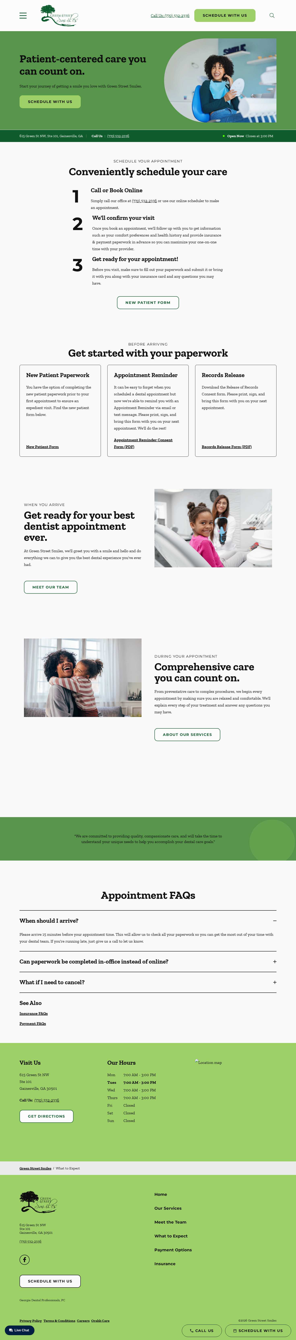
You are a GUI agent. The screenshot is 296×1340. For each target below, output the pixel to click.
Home (160, 1194)
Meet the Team (170, 1222)
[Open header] (24, 15)
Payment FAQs (33, 1023)
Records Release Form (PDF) (227, 446)
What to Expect (171, 1236)
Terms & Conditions (59, 1320)
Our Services (168, 1208)
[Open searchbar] (272, 15)
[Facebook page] (25, 1260)
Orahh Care (100, 1320)
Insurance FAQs (34, 1013)
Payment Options (173, 1249)
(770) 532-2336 (118, 136)
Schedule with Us (225, 15)
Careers (83, 1320)
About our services (187, 734)
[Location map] (235, 1102)
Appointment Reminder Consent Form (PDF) (143, 443)
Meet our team (50, 587)
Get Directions (46, 1116)
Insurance (165, 1263)
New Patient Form (148, 302)
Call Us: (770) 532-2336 (170, 15)
